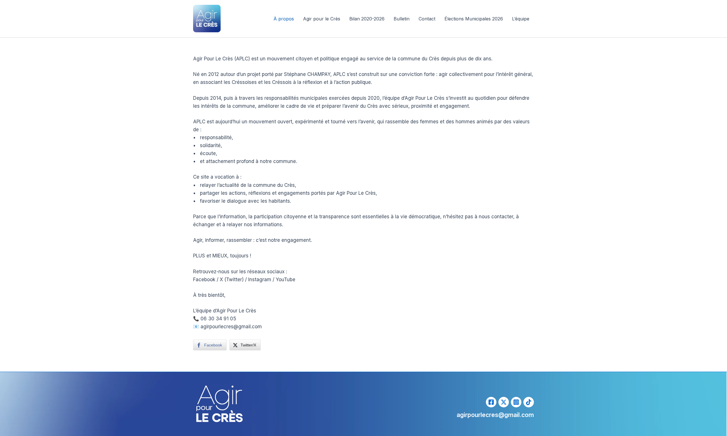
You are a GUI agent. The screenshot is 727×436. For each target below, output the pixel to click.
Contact (427, 19)
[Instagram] (516, 402)
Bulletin (402, 19)
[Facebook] (491, 402)
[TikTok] (528, 402)
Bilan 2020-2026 (367, 19)
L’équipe (520, 19)
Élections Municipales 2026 (473, 19)
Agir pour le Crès (321, 19)
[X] (503, 402)
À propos (283, 19)
